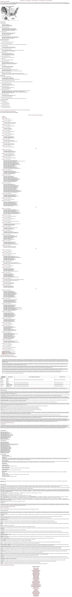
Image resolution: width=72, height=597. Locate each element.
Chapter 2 (3, 121)
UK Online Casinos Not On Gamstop (36, 570)
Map (1, 390)
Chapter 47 (3, 325)
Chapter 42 (3, 298)
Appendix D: (3, 353)
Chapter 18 (3, 193)
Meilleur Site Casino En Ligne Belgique (36, 586)
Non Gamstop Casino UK (36, 572)
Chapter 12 (3, 153)
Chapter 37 (3, 272)
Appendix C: (3, 352)
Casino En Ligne (36, 590)
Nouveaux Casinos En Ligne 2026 (36, 592)
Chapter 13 (3, 156)
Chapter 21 (3, 208)
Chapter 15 (3, 169)
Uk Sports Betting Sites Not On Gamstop (36, 584)
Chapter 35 (3, 264)
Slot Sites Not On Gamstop (36, 574)
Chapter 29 (3, 240)
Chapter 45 (3, 318)
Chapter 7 (3, 135)
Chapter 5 (3, 130)
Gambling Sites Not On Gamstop (36, 573)
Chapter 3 (3, 124)
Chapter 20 (3, 200)
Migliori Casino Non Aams (36, 591)
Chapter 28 (3, 234)
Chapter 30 (3, 245)
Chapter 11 (3, 149)
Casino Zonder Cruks (22, 0)
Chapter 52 (3, 348)
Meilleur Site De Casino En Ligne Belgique (36, 585)
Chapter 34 (3, 261)
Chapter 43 (3, 303)
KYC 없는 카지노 (36, 587)
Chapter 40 (3, 284)
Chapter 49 (3, 339)
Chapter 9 (3, 142)
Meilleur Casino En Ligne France (36, 582)
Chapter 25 (3, 222)
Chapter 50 (3, 343)
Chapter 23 (3, 217)
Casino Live (36, 589)
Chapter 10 (3, 145)
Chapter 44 (3, 311)
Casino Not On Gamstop (36, 580)
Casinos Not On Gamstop (42, 0)
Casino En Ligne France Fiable (36, 593)
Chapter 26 (3, 226)
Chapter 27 (3, 230)
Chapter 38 (3, 278)
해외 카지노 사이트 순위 (36, 588)
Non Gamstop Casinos (28, 0)
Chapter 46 (3, 322)
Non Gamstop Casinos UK (35, 0)
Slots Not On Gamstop (36, 576)
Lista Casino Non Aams (36, 594)
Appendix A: (3, 351)
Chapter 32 (3, 252)
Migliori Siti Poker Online (36, 595)
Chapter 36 (3, 267)
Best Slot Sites (36, 579)
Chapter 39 (3, 281)
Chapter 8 (3, 139)
